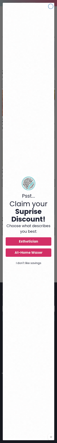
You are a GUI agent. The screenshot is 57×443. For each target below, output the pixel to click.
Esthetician (28, 241)
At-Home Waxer (28, 252)
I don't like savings (28, 263)
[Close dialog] (50, 6)
